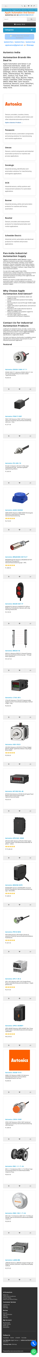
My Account (6, 1322)
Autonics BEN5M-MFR (13, 885)
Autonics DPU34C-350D (14, 838)
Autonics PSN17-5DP (13, 416)
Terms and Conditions (9, 1296)
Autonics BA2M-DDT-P (14, 604)
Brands (5, 1313)
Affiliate (5, 1316)
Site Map (5, 1307)
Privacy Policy (7, 1298)
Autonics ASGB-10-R (13, 1072)
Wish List (5, 1325)
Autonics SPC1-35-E (13, 979)
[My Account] (25, 6)
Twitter (12, 1337)
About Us (5, 1295)
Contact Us (6, 1304)
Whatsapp (30, 45)
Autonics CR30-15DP (13, 1119)
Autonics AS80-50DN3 (14, 510)
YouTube (23, 1337)
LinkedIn (17, 1337)
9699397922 (19, 42)
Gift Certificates (7, 1314)
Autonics (5, 1342)
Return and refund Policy (10, 1299)
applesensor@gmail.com (14, 45)
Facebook (6, 1337)
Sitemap (14, 1344)
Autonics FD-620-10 (13, 463)
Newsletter (6, 1327)
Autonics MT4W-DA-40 (14, 791)
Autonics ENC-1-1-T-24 (14, 1166)
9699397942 (30, 42)
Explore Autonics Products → (14, 122)
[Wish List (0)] (28, 6)
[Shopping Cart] (31, 6)
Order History (7, 1324)
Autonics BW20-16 (12, 651)
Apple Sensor (15, 1340)
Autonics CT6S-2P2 (12, 697)
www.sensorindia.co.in (16, 1351)
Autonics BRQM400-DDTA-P (16, 557)
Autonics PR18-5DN (13, 932)
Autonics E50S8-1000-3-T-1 (16, 369)
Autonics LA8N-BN (12, 1260)
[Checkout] (34, 6)
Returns (5, 1306)
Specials (5, 1317)
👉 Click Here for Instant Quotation (19, 37)
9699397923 (8, 42)
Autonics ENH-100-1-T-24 (15, 1213)
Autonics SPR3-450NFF (14, 1026)
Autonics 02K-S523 (12, 744)
